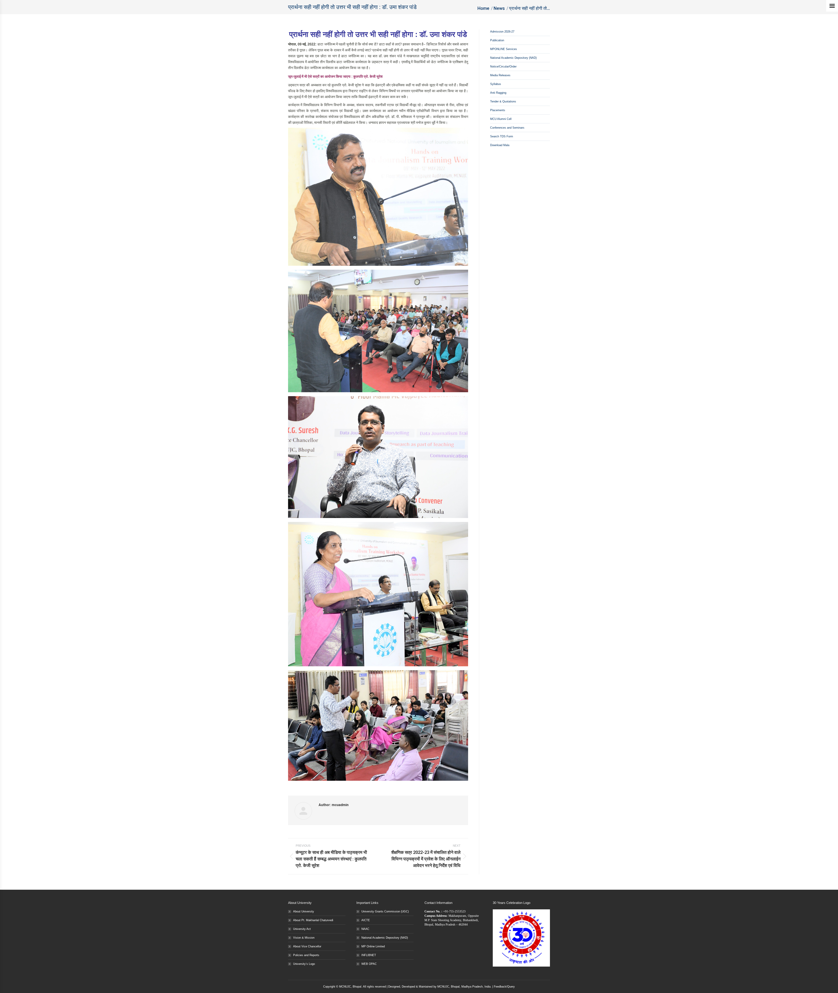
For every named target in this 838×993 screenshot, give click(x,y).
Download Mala (499, 145)
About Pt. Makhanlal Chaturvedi (313, 920)
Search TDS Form (501, 136)
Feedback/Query (504, 986)
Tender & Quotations (503, 101)
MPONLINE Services (503, 49)
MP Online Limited (373, 946)
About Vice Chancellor (307, 946)
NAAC (365, 929)
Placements (497, 110)
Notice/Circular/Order (503, 66)
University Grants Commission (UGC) (385, 911)
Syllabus (495, 84)
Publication (497, 40)
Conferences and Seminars (507, 127)
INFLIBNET (368, 955)
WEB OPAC (369, 963)
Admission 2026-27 (502, 31)
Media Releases (500, 75)
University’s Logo (304, 963)
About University (303, 911)
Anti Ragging (498, 92)
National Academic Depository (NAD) (513, 57)
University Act (302, 929)
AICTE (365, 920)
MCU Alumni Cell (501, 119)
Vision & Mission (303, 937)
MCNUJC (443, 986)
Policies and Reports (306, 955)
